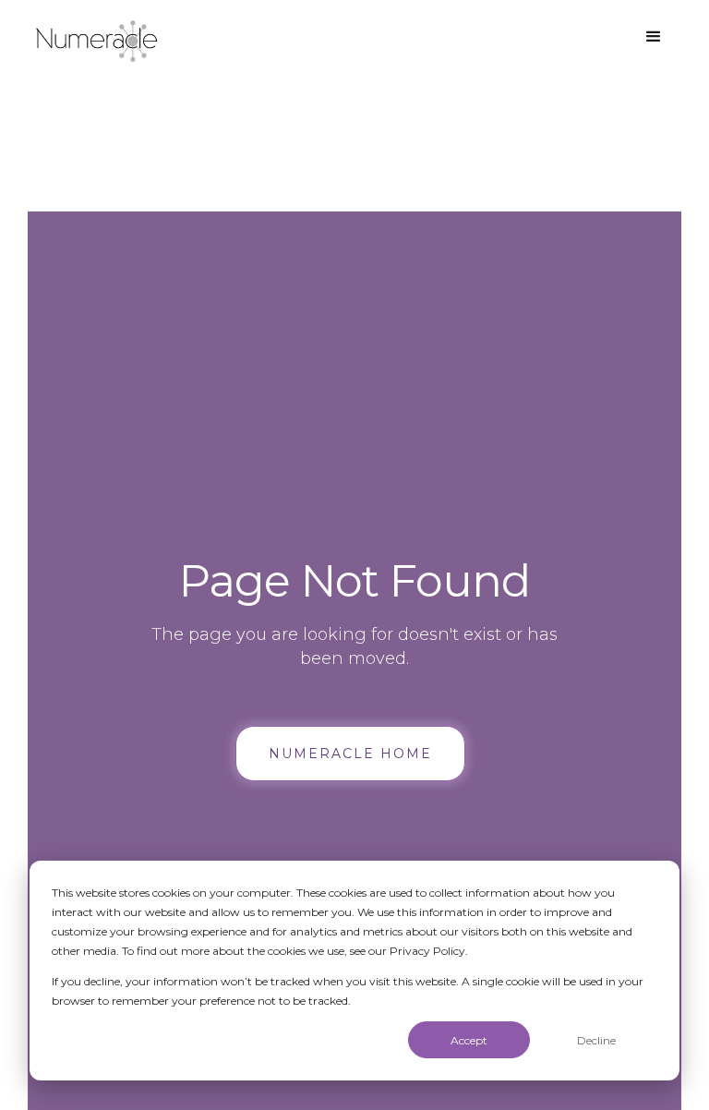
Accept (469, 1040)
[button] (653, 37)
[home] (97, 41)
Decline (596, 1040)
